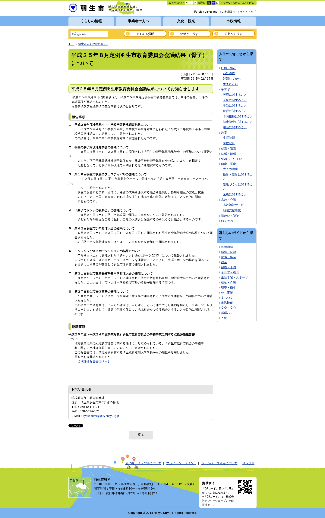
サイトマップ (248, 11)
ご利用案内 (228, 11)
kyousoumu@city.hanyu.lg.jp (101, 416)
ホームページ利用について (219, 463)
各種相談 (227, 247)
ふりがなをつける (230, 2)
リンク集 (248, 463)
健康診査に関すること (238, 122)
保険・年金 (228, 257)
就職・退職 (228, 148)
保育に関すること (235, 111)
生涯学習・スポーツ (234, 277)
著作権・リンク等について (143, 463)
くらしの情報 (91, 21)
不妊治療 (229, 73)
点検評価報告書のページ (94, 361)
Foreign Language (205, 11)
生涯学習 (229, 138)
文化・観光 (186, 21)
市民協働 (227, 303)
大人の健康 (230, 169)
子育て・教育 (230, 272)
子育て (225, 89)
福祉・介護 (228, 282)
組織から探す (189, 34)
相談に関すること (235, 127)
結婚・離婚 (228, 154)
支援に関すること (235, 100)
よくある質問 (145, 34)
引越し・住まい (231, 159)
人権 (224, 318)
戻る (141, 434)
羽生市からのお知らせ (93, 44)
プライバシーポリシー (181, 463)
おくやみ (227, 221)
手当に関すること (235, 105)
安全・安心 (228, 308)
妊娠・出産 (228, 68)
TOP (71, 44)
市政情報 (233, 21)
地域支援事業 (232, 210)
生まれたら (230, 84)
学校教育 (229, 143)
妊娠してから (232, 78)
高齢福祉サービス (235, 205)
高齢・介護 (228, 200)
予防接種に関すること (238, 116)
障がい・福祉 (230, 216)
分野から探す (234, 34)
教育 (224, 133)
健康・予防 (228, 267)
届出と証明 (228, 252)
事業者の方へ (138, 21)
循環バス (227, 313)
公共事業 (227, 292)
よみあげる (248, 2)
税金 (224, 262)
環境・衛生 (228, 287)
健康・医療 (228, 164)
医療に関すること (235, 94)
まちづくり (228, 297)
